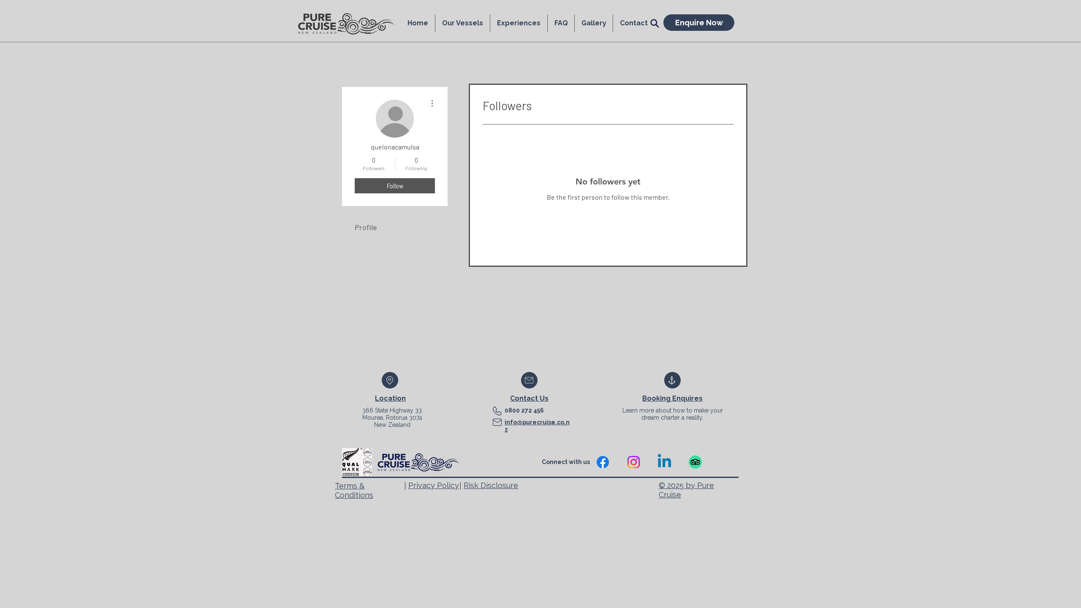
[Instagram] (633, 462)
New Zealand (392, 424)
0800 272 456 (524, 410)
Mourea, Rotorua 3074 (392, 417)
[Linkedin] (664, 462)
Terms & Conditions (354, 490)
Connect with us (566, 462)
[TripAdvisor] (695, 462)
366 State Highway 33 (392, 410)
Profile (366, 227)
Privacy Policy (433, 485)
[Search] (654, 23)
